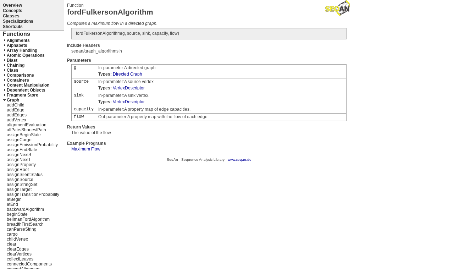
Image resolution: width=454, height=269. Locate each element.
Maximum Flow (85, 149)
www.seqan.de (239, 159)
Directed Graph (127, 74)
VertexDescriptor (129, 88)
